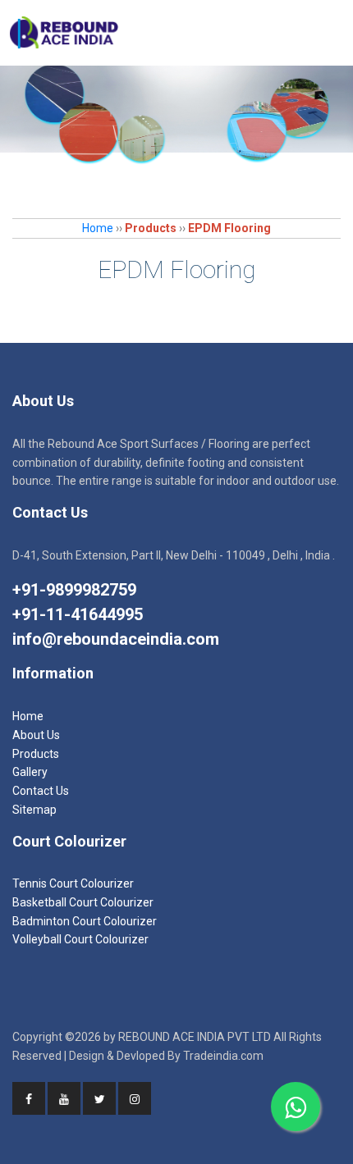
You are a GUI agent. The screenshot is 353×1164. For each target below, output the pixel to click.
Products (35, 753)
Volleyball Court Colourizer (80, 939)
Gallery (30, 771)
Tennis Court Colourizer (73, 883)
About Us (36, 735)
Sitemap (34, 809)
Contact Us (40, 790)
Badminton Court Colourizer (84, 921)
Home (97, 228)
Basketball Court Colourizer (83, 902)
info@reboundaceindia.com (115, 639)
